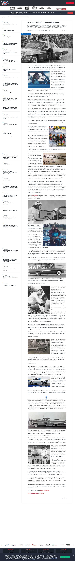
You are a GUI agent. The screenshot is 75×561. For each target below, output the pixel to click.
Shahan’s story (35, 195)
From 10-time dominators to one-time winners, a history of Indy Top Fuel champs (10, 226)
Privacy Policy (54, 558)
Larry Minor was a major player (9, 285)
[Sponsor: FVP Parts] (61, 545)
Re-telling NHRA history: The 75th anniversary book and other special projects (10, 187)
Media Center (28, 552)
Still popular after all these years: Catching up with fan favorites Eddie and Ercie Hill (10, 84)
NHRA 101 (11, 552)
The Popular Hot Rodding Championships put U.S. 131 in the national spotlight (10, 172)
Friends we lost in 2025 (7, 180)
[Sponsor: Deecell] (41, 545)
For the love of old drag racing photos (9, 70)
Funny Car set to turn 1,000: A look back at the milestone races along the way (10, 125)
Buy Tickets (70, 2)
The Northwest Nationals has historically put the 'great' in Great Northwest (10, 277)
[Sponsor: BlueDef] (20, 545)
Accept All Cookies (65, 556)
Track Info (38, 12)
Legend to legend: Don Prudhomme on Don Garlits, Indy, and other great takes (10, 251)
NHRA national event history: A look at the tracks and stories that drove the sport (10, 269)
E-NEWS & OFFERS (59, 9)
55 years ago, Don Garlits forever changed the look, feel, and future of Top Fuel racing (10, 99)
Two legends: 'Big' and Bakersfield (10, 210)
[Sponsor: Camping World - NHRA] (7, 545)
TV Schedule (30, 12)
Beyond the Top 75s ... (7, 133)
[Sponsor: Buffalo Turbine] (27, 545)
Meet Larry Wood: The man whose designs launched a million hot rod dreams (10, 52)
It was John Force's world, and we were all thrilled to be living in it (10, 196)
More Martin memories (7, 164)
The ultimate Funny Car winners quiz (10, 76)
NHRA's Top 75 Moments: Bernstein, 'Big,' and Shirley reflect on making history (10, 117)
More (22, 13)
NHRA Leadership (64, 551)
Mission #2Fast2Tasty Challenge (48, 12)
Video (13, 12)
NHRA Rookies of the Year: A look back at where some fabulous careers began (10, 260)
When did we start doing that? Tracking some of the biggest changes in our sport (9, 218)
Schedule (17, 12)
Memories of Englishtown (8, 30)
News (11, 12)
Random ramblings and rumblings (10, 24)
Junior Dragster (46, 551)
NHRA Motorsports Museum (28, 551)
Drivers (34, 12)
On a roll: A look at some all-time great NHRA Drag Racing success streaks (10, 108)
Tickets (71, 12)
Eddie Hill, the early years (8, 92)
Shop (41, 12)
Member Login (64, 12)
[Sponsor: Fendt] (47, 545)
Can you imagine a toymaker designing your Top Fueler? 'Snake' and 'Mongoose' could (10, 61)
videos (64, 9)
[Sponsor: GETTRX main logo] (68, 545)
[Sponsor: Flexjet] (54, 545)
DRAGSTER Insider (26, 33)
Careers (63, 552)
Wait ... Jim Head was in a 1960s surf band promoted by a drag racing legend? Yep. (10, 157)
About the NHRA (11, 551)
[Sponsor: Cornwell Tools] (34, 545)
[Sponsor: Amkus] (13, 545)
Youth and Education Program (46, 552)
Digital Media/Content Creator (15, 13)
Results (20, 12)
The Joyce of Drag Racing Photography (8, 203)
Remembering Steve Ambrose (9, 37)
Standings (25, 12)
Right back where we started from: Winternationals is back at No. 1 (10, 44)
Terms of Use (33, 559)
